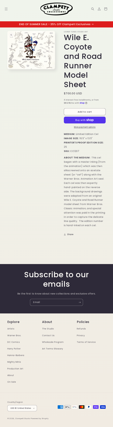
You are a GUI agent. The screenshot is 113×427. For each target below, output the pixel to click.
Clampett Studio (22, 418)
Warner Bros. (14, 335)
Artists (10, 328)
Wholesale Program (53, 342)
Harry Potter (14, 348)
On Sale (11, 381)
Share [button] (70, 234)
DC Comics (13, 342)
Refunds (81, 328)
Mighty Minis (14, 361)
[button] (6, 9)
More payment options (85, 127)
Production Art (15, 368)
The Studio (48, 328)
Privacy (81, 335)
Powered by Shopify (40, 418)
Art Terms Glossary (52, 348)
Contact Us (48, 335)
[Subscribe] (79, 302)
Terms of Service (86, 342)
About (10, 375)
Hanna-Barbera (15, 355)
